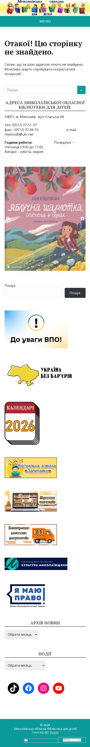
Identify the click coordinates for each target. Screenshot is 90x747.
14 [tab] (38, 273)
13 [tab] (30, 273)
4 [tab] (34, 266)
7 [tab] (56, 266)
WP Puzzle (51, 732)
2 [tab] (19, 266)
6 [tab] (49, 266)
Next (82, 219)
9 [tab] (71, 266)
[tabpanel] (45, 219)
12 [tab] (23, 273)
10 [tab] (78, 266)
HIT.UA (66, 740)
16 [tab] (52, 273)
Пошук (10, 285)
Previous (8, 219)
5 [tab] (41, 266)
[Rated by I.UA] (41, 740)
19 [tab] (74, 273)
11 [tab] (85, 266)
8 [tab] (63, 266)
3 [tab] (27, 266)
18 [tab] (67, 273)
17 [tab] (60, 273)
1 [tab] (12, 266)
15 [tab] (45, 273)
